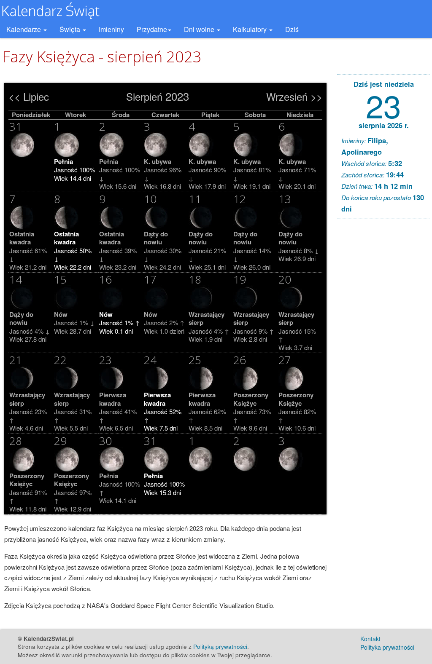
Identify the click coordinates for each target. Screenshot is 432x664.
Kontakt (370, 639)
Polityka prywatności (387, 647)
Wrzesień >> (294, 96)
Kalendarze (24, 29)
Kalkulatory (250, 29)
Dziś (292, 29)
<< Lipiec (28, 96)
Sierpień (144, 96)
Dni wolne (200, 29)
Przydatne (152, 29)
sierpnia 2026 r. (384, 125)
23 (383, 104)
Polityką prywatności (220, 647)
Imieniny (111, 29)
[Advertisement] (383, 354)
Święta (70, 29)
